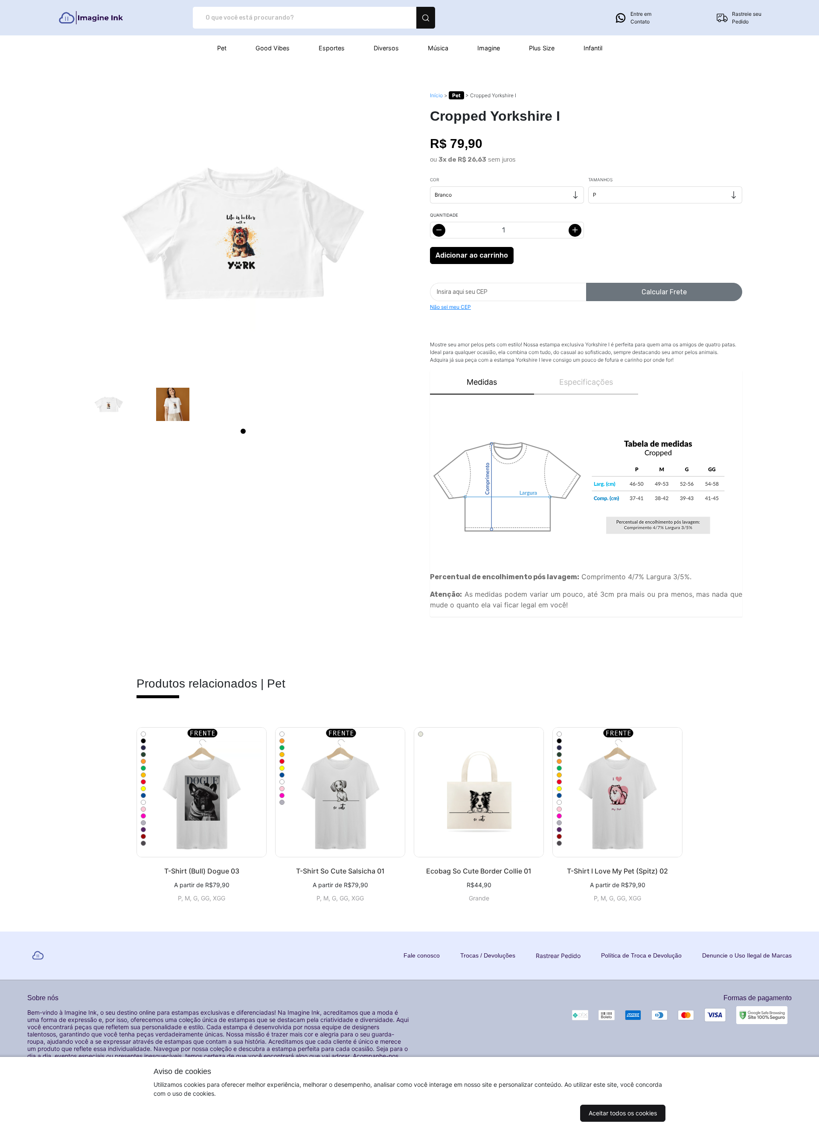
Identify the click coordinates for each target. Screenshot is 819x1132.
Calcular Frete (664, 292)
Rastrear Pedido (558, 955)
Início (436, 95)
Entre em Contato (640, 18)
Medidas (482, 381)
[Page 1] (243, 431)
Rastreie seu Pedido (746, 18)
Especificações (586, 381)
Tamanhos (600, 179)
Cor (434, 179)
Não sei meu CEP (450, 307)
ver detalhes (201, 792)
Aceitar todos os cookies (623, 1113)
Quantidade (444, 215)
